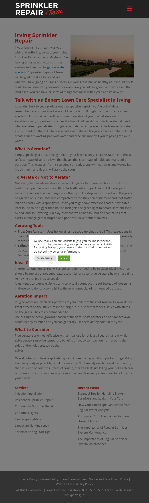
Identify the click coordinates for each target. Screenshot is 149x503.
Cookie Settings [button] (45, 258)
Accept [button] (64, 258)
